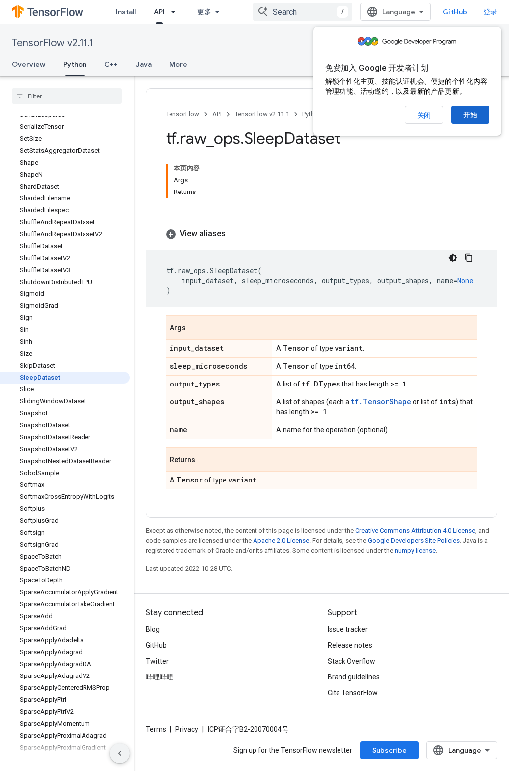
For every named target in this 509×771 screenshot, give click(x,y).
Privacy (186, 729)
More (178, 64)
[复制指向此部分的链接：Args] (196, 328)
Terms (156, 729)
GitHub (455, 11)
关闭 (424, 115)
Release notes (350, 645)
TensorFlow (182, 114)
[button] (321, 234)
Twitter (157, 661)
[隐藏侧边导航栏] (120, 753)
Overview (28, 64)
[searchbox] (67, 96)
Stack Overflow (351, 661)
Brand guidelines (354, 677)
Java (144, 64)
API (159, 11)
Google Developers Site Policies (414, 540)
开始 (470, 114)
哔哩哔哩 (159, 677)
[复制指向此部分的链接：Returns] (205, 460)
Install (126, 11)
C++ (111, 64)
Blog (153, 629)
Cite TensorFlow (353, 693)
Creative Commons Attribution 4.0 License (415, 530)
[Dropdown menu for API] (176, 12)
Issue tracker (348, 629)
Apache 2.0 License (281, 540)
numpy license (415, 550)
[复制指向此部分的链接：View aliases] (236, 234)
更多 (204, 11)
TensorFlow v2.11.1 (52, 43)
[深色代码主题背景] (453, 258)
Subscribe (389, 750)
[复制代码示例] (469, 258)
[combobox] (302, 12)
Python (74, 64)
